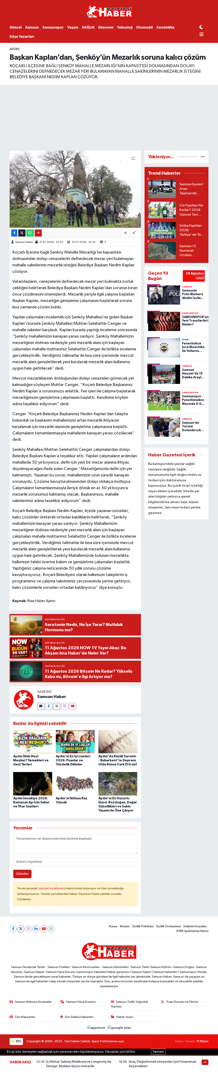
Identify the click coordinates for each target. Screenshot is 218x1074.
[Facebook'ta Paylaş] (14, 233)
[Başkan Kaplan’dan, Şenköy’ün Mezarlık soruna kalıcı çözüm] (75, 189)
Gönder (22, 874)
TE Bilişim (202, 1041)
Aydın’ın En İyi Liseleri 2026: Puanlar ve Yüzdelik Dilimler (73, 760)
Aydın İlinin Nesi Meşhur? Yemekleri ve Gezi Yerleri (31, 760)
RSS (18, 1041)
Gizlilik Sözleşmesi (168, 926)
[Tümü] (203, 157)
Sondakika (165, 27)
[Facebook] (48, 706)
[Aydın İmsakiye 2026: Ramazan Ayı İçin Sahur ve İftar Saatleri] (32, 783)
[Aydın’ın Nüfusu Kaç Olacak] (75, 783)
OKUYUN (143, 1052)
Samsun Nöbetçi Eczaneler (33, 1001)
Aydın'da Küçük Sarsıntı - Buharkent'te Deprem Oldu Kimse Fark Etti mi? (117, 760)
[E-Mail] (40, 706)
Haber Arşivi (124, 1017)
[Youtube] (72, 706)
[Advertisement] (109, 117)
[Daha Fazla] (38, 233)
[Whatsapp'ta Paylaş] (30, 233)
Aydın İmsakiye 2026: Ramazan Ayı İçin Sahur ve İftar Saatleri (31, 802)
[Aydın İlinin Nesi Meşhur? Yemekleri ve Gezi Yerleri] (32, 741)
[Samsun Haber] (23, 699)
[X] (20, 928)
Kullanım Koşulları (195, 926)
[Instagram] (64, 706)
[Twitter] (56, 706)
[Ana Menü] (201, 34)
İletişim (124, 926)
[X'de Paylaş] (22, 233)
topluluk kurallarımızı (52, 888)
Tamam (158, 1052)
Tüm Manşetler (24, 1017)
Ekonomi (105, 27)
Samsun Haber (24, 242)
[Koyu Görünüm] (201, 27)
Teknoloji (124, 27)
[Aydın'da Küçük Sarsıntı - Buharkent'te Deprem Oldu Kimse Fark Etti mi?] (117, 741)
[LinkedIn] (36, 928)
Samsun (32, 27)
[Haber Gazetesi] (109, 11)
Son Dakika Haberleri (79, 1017)
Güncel (16, 27)
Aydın (14, 49)
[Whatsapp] (51, 928)
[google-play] (119, 1028)
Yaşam (72, 27)
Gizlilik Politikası (142, 926)
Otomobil (144, 27)
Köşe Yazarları (22, 36)
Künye (113, 926)
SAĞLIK (88, 27)
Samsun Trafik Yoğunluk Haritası (129, 1004)
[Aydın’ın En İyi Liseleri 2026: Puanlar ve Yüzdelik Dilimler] (75, 741)
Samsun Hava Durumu (81, 1001)
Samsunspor (53, 27)
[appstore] (96, 1028)
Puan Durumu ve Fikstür (182, 1001)
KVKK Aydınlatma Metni (192, 931)
